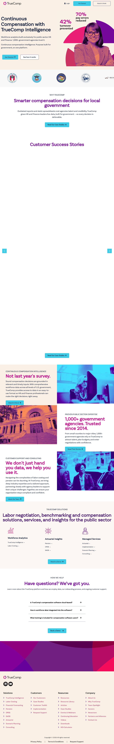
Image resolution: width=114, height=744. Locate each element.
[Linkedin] (5, 684)
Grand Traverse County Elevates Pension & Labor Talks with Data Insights (50, 233)
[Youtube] (10, 684)
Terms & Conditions (56, 741)
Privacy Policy (36, 741)
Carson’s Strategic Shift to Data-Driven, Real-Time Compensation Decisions (52, 332)
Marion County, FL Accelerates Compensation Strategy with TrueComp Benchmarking (57, 185)
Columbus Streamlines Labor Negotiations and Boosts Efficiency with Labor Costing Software (56, 283)
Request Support (76, 741)
